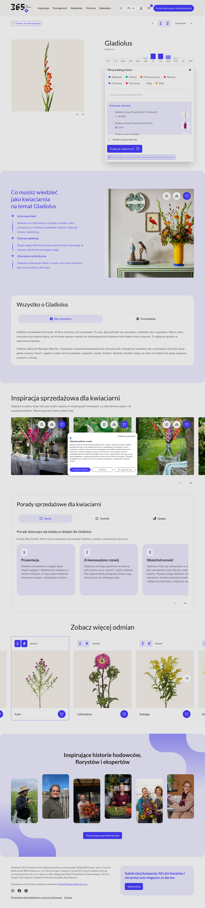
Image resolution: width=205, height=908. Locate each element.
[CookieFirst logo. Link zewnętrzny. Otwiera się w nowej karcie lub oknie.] (71, 438)
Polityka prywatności (126, 436)
